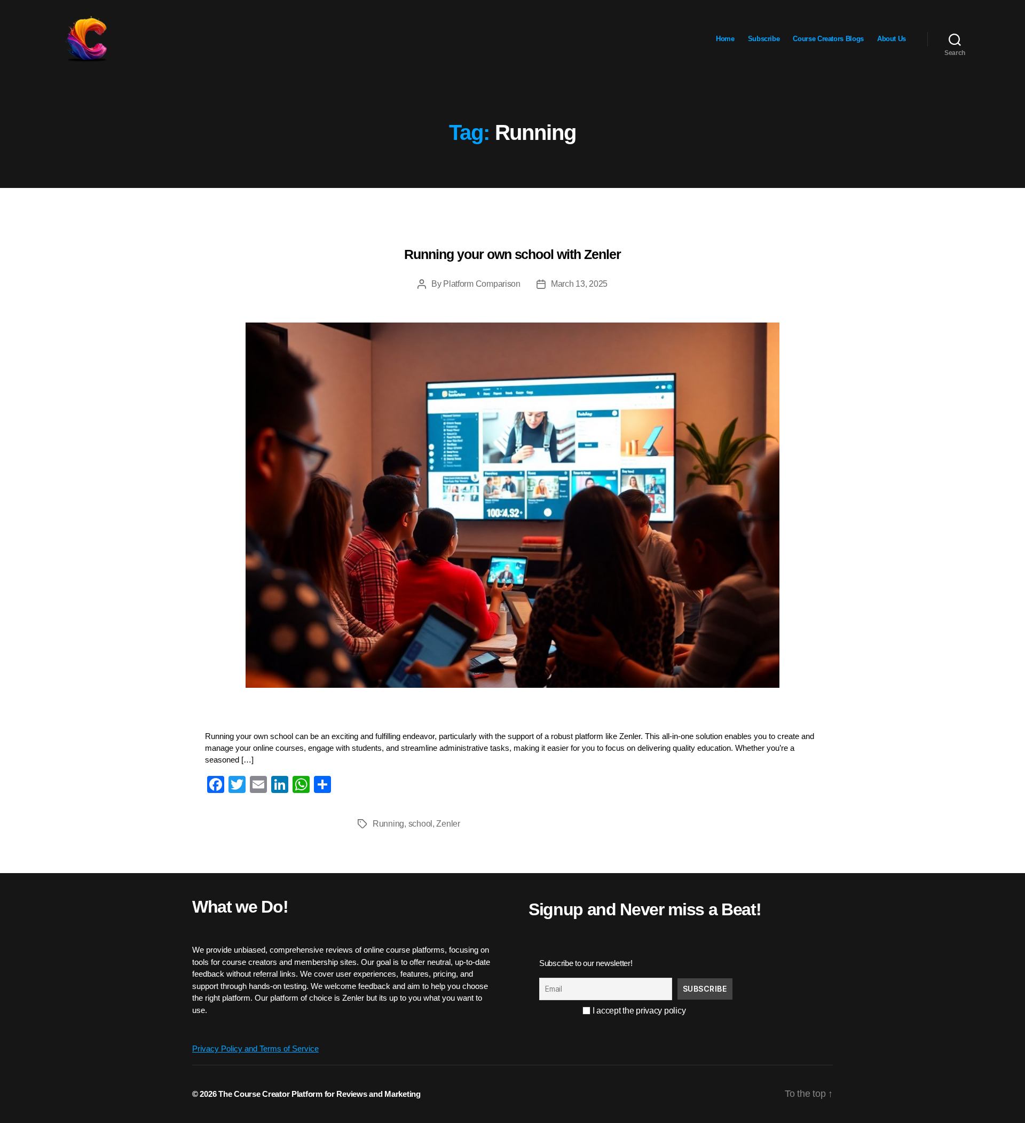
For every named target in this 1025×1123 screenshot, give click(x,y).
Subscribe (764, 39)
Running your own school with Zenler (512, 254)
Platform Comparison (482, 283)
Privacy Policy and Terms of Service (255, 1048)
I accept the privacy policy (637, 1010)
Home (725, 39)
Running (388, 823)
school (420, 823)
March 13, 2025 (579, 283)
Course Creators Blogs (828, 39)
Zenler (448, 823)
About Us (891, 39)
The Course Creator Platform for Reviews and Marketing (319, 1093)
